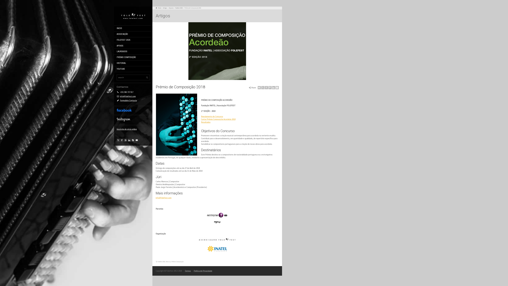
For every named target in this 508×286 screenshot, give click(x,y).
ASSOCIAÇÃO (122, 34)
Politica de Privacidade (203, 271)
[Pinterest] (270, 87)
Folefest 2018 (161, 262)
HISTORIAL (121, 63)
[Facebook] (122, 140)
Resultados (205, 122)
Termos (188, 271)
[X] (118, 140)
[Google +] (125, 140)
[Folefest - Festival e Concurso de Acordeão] (133, 16)
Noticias (168, 262)
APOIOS (120, 45)
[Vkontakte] (277, 87)
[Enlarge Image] (217, 51)
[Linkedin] (129, 140)
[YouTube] (136, 140)
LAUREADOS (122, 51)
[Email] (259, 87)
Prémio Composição (177, 262)
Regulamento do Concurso (212, 116)
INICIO (119, 28)
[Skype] (133, 140)
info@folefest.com (128, 96)
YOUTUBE (121, 69)
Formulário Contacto (128, 100)
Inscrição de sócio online (127, 129)
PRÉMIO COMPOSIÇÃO (126, 57)
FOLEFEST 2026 (123, 40)
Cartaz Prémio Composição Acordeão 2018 (218, 119)
